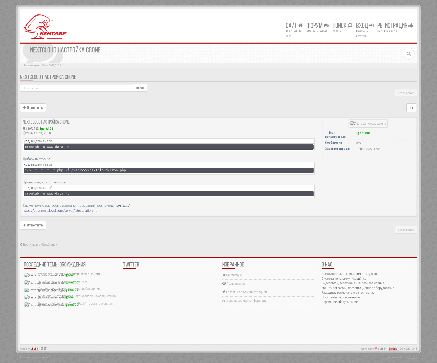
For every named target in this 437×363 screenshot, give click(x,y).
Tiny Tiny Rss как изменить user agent (64, 281)
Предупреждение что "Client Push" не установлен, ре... (76, 303)
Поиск (340, 26)
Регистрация (392, 26)
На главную (233, 275)
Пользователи (236, 283)
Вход (362, 26)
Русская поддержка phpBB (35, 357)
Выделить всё (41, 141)
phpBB (34, 348)
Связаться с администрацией (246, 292)
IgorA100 (46, 128)
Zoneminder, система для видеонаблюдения (69, 288)
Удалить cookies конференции (246, 300)
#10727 (30, 128)
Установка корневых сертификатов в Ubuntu (69, 274)
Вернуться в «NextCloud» (39, 244)
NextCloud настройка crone (48, 77)
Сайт (292, 26)
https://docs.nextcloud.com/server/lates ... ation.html (61, 210)
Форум (315, 26)
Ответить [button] (34, 108)
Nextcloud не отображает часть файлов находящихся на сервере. (83, 296)
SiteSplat (393, 348)
